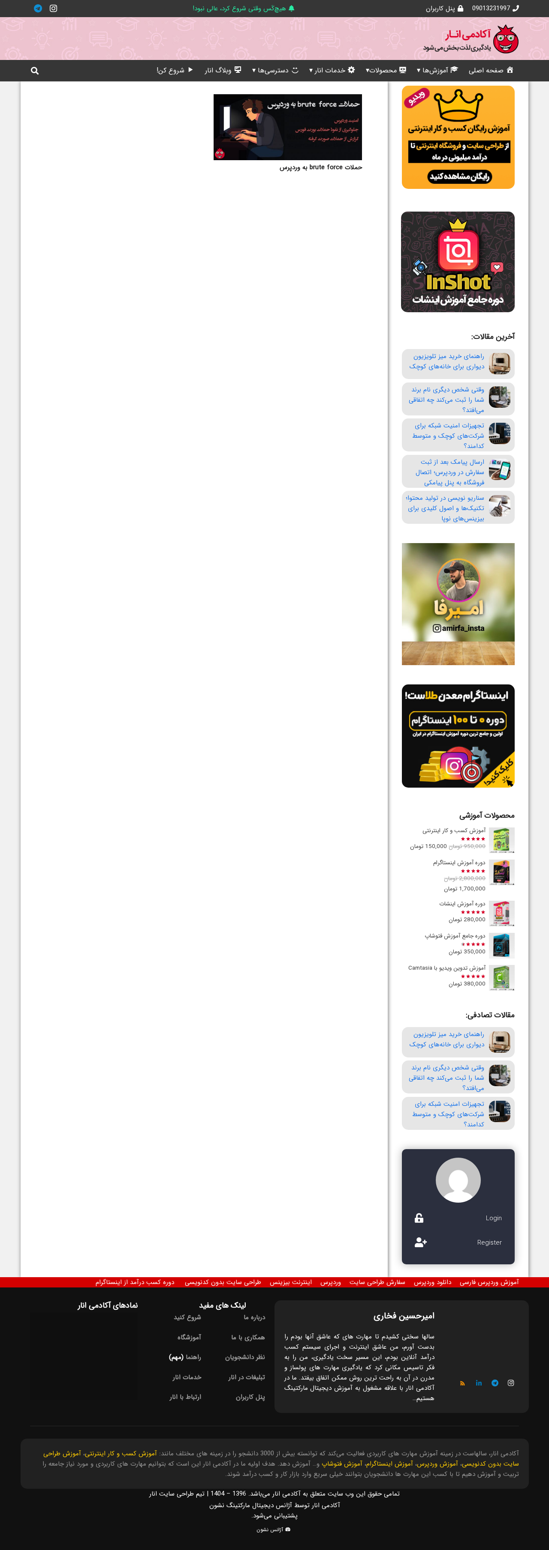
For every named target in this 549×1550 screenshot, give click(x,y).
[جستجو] (34, 71)
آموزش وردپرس (437, 1464)
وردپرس (330, 1282)
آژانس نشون (270, 1530)
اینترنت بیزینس (291, 1282)
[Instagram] (53, 8)
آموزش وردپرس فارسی (489, 1282)
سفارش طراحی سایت (377, 1282)
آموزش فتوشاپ (342, 1464)
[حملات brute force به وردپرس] (288, 127)
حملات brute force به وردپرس (321, 167)
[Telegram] (37, 8)
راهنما (193, 1357)
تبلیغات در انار (247, 1377)
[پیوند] (471, 39)
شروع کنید (187, 1317)
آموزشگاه (189, 1337)
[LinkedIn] (479, 1383)
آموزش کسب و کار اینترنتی (121, 1453)
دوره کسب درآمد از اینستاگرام (135, 1282)
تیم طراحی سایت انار (177, 1494)
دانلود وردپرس (432, 1282)
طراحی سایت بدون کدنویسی (223, 1282)
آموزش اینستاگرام (389, 1464)
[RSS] (463, 1383)
